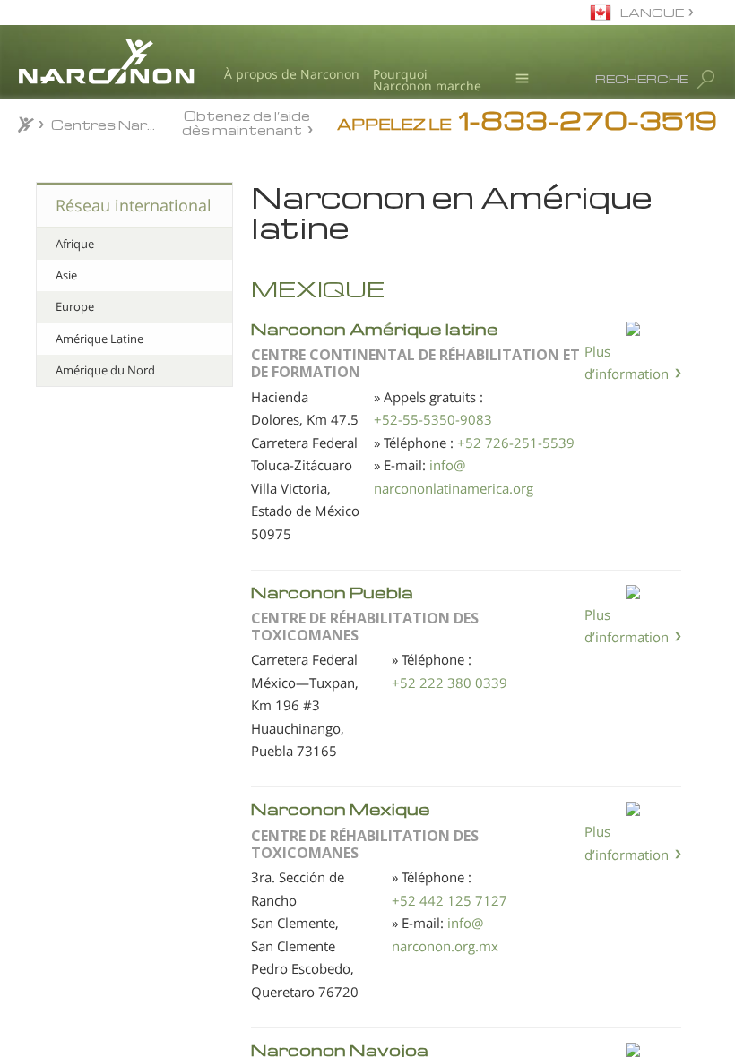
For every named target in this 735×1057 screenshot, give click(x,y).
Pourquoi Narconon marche (427, 80)
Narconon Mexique (340, 808)
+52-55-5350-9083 (433, 419)
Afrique (75, 244)
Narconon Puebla (332, 591)
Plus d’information (626, 362)
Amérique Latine (99, 339)
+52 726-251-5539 (516, 442)
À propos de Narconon (291, 74)
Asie (66, 275)
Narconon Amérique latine (374, 328)
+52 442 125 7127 (449, 900)
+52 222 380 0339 (449, 683)
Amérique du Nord (105, 370)
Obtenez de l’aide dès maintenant (246, 122)
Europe (75, 306)
